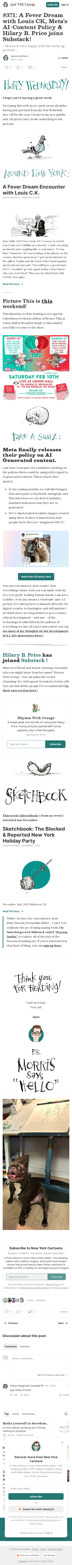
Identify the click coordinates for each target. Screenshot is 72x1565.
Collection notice (55, 1549)
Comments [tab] (11, 1346)
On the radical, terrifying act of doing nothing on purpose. (24, 1429)
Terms (43, 1549)
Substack (33, 660)
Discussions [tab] (28, 1413)
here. (58, 945)
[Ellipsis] (67, 1385)
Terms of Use (52, 1516)
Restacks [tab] (25, 1346)
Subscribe (52, 4)
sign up (48, 945)
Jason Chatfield (19, 56)
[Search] (66, 1414)
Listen (64, 57)
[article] (36, 1431)
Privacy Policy (36, 1523)
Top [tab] (7, 1413)
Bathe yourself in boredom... (26, 1423)
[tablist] (17, 1346)
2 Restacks (40, 1300)
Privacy (35, 1549)
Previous (13, 1323)
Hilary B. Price (22, 655)
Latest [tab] (15, 1413)
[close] (62, 1442)
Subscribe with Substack (38, 1509)
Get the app (49, 1555)
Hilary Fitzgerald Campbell (25, 1385)
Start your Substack (29, 1555)
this (47, 301)
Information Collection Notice (42, 1520)
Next (61, 1323)
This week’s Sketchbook (20, 815)
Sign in (65, 4)
